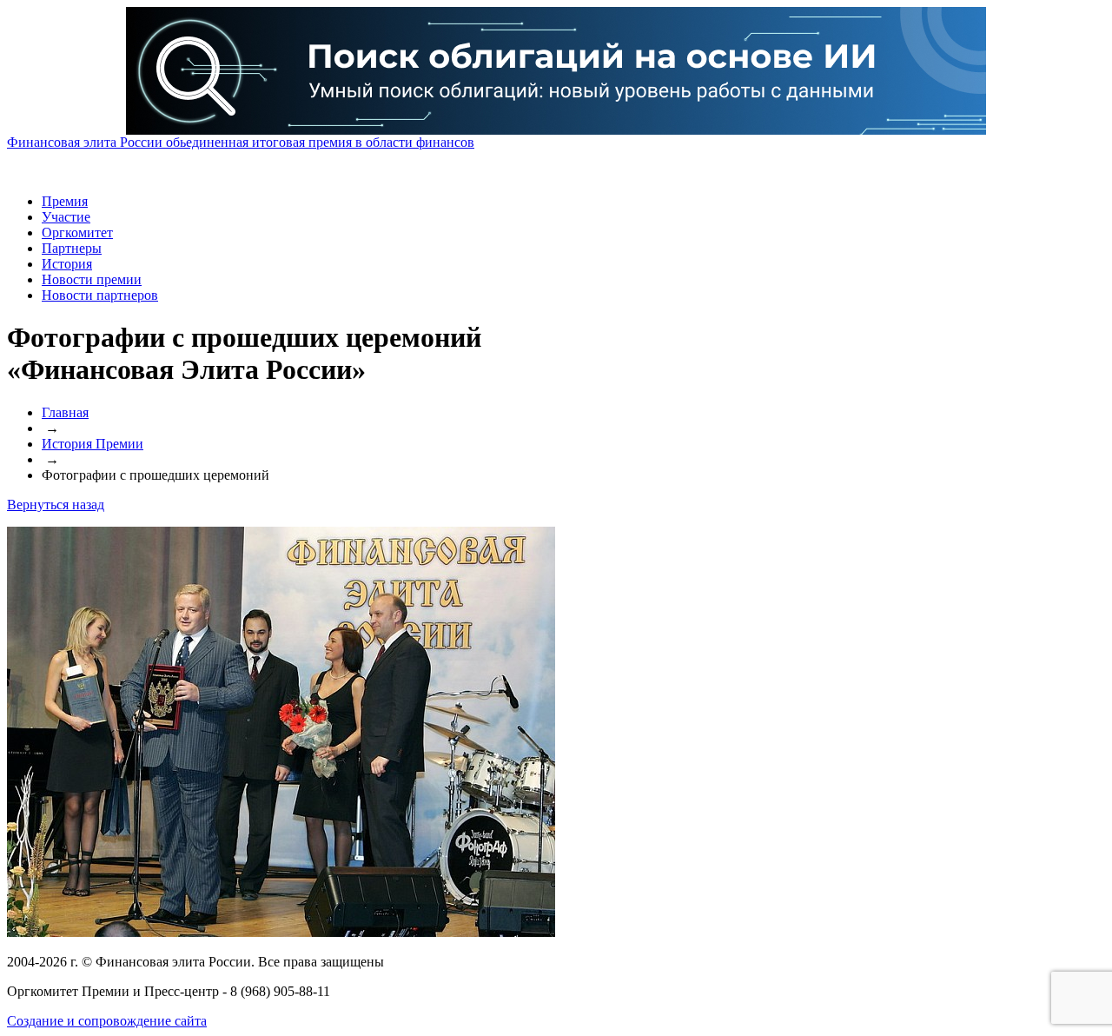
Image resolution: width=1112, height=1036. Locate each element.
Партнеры (72, 248)
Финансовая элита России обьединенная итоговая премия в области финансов (240, 142)
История (67, 263)
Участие (66, 216)
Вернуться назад (55, 504)
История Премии (92, 443)
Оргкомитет (77, 232)
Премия (65, 201)
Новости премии (92, 279)
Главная (65, 412)
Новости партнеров (100, 295)
